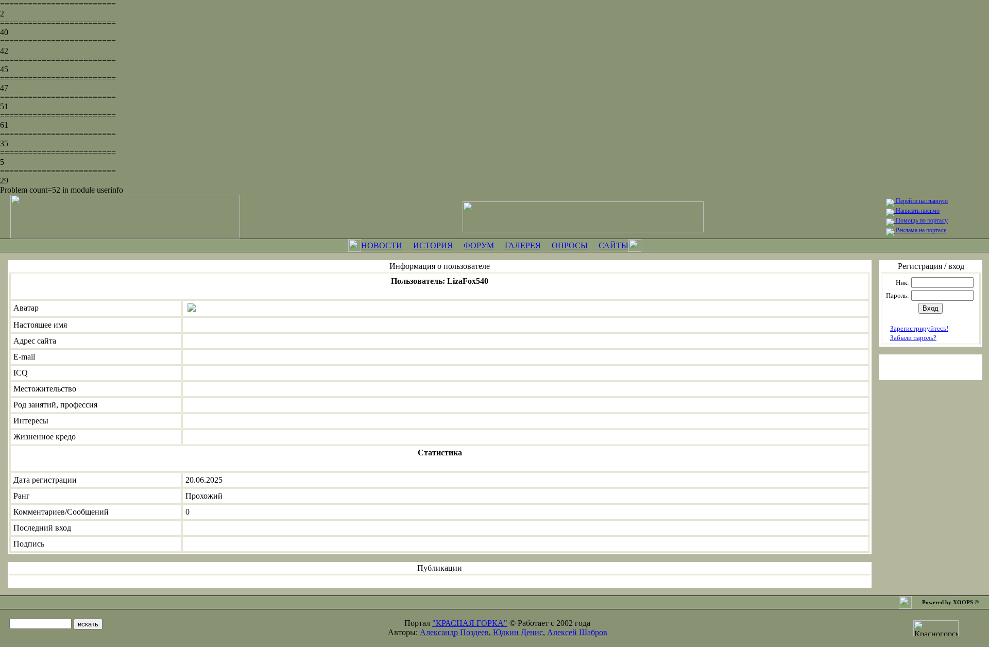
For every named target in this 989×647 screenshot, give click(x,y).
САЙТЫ (613, 245)
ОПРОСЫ (570, 245)
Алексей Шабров (577, 632)
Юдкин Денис (518, 632)
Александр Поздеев (454, 632)
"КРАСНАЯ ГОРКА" (469, 623)
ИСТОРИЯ (433, 245)
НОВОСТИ (381, 245)
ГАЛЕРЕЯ (523, 245)
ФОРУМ (479, 245)
